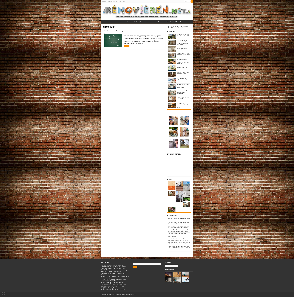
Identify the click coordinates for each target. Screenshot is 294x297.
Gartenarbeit (110, 271)
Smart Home (115, 284)
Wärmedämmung (120, 289)
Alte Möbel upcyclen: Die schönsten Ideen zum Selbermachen (182, 92)
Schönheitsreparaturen (106, 284)
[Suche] (192, 1)
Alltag (119, 1)
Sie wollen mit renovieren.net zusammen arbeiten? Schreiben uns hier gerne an (177, 27)
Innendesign (115, 274)
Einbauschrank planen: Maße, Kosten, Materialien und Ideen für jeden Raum (183, 55)
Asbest (108, 265)
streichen (108, 286)
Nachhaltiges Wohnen (110, 278)
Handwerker (157, 21)
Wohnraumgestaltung (108, 289)
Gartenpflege (117, 271)
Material (142, 21)
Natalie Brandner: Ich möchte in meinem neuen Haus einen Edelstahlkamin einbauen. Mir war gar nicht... (179, 248)
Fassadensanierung (122, 270)
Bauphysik (121, 265)
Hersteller (175, 21)
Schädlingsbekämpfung (112, 282)
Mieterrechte (112, 276)
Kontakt (134, 294)
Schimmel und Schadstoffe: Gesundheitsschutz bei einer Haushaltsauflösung (183, 86)
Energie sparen (149, 21)
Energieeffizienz (112, 268)
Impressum (111, 294)
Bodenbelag (104, 266)
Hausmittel (113, 273)
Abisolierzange (103, 265)
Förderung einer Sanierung (113, 31)
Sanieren (123, 21)
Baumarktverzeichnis (111, 1)
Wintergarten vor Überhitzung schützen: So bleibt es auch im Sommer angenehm (183, 36)
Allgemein (129, 21)
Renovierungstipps (105, 280)
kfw (107, 276)
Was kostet (169, 21)
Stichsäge (103, 286)
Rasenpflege (105, 279)
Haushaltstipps (105, 273)
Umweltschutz (103, 287)
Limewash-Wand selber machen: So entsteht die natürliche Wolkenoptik (182, 48)
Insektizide (104, 276)
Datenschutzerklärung (127, 294)
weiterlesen (126, 45)
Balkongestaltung (114, 265)
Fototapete (103, 271)
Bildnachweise (118, 294)
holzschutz (108, 274)
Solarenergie (122, 284)
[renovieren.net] (147, 11)
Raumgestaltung (113, 279)
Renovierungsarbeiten (121, 279)
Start (104, 21)
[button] (3, 293)
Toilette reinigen (114, 286)
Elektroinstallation (116, 266)
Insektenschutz (121, 274)
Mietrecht (118, 276)
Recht (163, 21)
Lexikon (123, 1)
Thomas (106, 33)
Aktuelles (104, 1)
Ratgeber (136, 21)
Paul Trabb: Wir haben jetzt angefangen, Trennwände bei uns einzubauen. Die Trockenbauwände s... (177, 235)
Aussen (116, 21)
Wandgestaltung (111, 287)
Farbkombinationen (111, 270)
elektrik (109, 266)
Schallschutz (113, 280)
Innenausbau (109, 21)
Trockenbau (121, 286)
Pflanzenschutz (119, 278)
